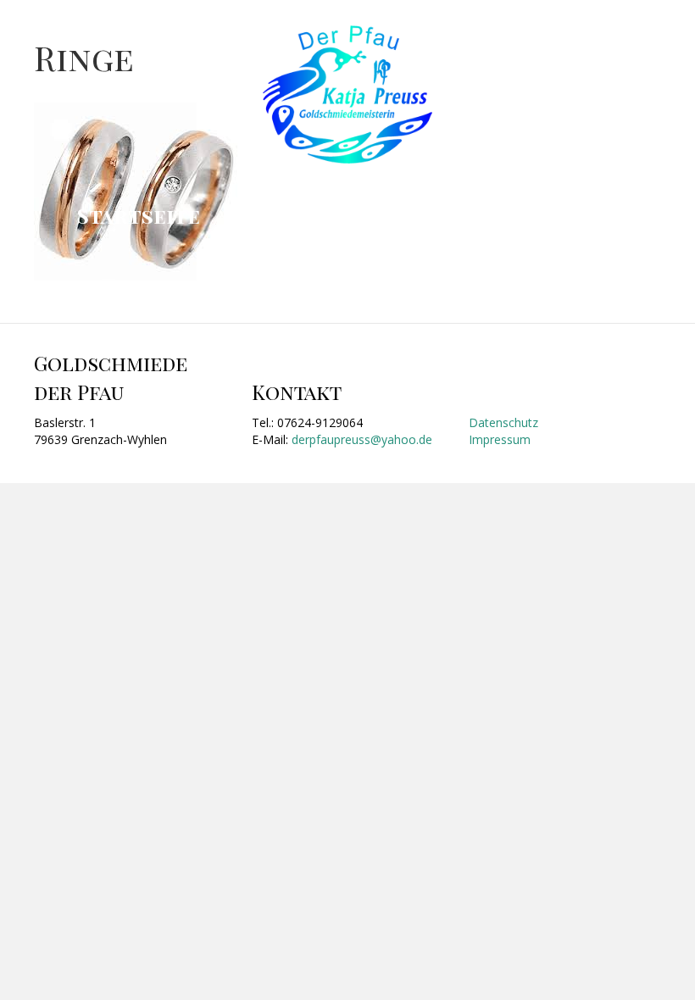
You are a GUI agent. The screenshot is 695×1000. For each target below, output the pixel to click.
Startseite (138, 215)
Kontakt (570, 215)
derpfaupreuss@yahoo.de (362, 439)
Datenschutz (503, 422)
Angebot (279, 215)
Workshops (425, 215)
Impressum (500, 439)
